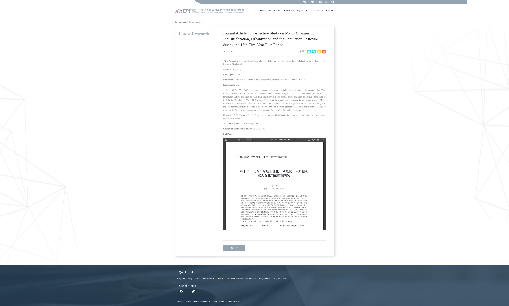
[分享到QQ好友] (309, 52)
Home (262, 10)
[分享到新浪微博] (324, 52)
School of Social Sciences (205, 279)
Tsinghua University (184, 279)
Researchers (289, 10)
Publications (319, 10)
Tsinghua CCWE (279, 279)
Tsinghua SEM (264, 279)
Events (308, 10)
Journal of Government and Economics (241, 279)
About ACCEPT (275, 10)
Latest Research (196, 22)
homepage (182, 22)
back (236, 248)
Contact (329, 10)
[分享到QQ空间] (319, 52)
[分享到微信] (314, 52)
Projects (300, 10)
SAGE (220, 279)
